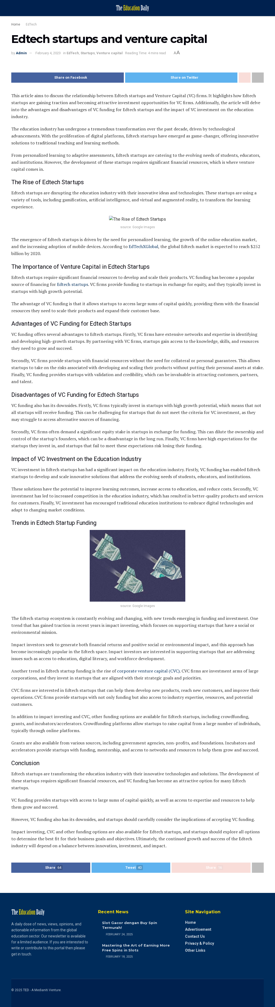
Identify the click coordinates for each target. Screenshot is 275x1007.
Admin (21, 53)
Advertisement (198, 929)
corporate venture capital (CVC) (148, 671)
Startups (88, 53)
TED (26, 990)
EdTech (31, 24)
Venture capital (109, 53)
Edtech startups (72, 284)
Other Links (195, 950)
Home (15, 24)
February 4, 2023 (48, 53)
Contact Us (195, 936)
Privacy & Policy (199, 943)
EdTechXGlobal (143, 246)
